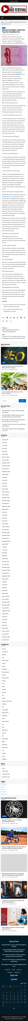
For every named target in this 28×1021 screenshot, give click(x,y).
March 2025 (5, 489)
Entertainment (5, 672)
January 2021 (5, 634)
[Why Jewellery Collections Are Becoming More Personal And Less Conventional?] (14, 863)
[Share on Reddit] (24, 317)
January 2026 (5, 460)
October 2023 (5, 538)
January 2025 (5, 494)
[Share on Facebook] (7, 317)
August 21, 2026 (14, 823)
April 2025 (4, 486)
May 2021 (4, 622)
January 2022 (5, 599)
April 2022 (4, 590)
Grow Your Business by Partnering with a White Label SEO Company (12, 367)
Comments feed (6, 774)
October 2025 (5, 468)
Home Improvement (7, 701)
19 (10, 999)
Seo (3, 735)
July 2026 (4, 442)
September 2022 (6, 576)
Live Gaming (5, 709)
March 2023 (5, 558)
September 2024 (6, 506)
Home (2, 787)
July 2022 (4, 581)
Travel (3, 756)
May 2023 (4, 552)
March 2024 (5, 523)
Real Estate (5, 730)
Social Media (5, 738)
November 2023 (6, 535)
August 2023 (5, 544)
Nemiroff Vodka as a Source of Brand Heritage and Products (13, 411)
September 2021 (6, 610)
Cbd (3, 657)
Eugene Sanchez (6, 34)
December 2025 (6, 463)
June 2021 (4, 619)
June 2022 (4, 584)
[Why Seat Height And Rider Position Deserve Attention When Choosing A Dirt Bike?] (14, 836)
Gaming (4, 689)
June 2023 (4, 550)
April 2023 (4, 555)
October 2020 (5, 639)
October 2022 (5, 573)
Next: (14, 336)
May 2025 (4, 483)
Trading (4, 753)
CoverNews (13, 1018)
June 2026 (4, 445)
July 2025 (4, 477)
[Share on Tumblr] (3, 321)
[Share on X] (10, 317)
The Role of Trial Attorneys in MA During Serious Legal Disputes (14, 425)
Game (3, 686)
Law (3, 706)
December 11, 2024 (15, 34)
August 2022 (5, 579)
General (4, 692)
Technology (5, 747)
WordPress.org (5, 777)
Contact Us (4, 785)
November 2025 (6, 465)
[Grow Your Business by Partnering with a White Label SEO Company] (14, 356)
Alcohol (4, 648)
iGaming (4, 704)
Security (4, 733)
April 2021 (4, 625)
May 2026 (4, 448)
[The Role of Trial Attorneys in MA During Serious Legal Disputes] (14, 890)
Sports (3, 741)
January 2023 (5, 564)
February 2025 (5, 492)
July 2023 (4, 547)
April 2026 (4, 451)
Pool (3, 727)
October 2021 (5, 608)
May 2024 (4, 518)
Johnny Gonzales (6, 823)
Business (4, 654)
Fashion (4, 675)
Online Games (5, 721)
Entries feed (5, 771)
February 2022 (5, 596)
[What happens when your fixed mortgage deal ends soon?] (14, 917)
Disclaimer (3, 791)
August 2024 (5, 509)
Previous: (10, 329)
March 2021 (5, 628)
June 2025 (4, 480)
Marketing (4, 715)
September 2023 (6, 541)
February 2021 (5, 631)
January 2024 (5, 529)
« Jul (13, 1008)
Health (3, 698)
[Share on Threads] (6, 321)
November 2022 (6, 570)
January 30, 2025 (14, 369)
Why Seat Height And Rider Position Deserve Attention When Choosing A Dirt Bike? (13, 415)
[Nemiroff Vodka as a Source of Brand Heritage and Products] (14, 809)
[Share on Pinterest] (21, 317)
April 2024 (4, 521)
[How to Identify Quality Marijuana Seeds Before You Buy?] (14, 381)
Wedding (4, 759)
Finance (4, 680)
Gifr (3, 695)
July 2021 (4, 616)
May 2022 (4, 587)
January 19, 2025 (14, 395)
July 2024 (4, 512)
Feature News (5, 677)
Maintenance (5, 712)
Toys (4, 27)
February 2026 (5, 457)
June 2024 (4, 515)
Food (3, 683)
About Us (3, 789)
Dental (3, 666)
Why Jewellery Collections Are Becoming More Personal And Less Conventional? (13, 420)
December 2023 (6, 532)
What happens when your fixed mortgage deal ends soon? (13, 429)
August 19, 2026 (14, 850)
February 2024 (5, 526)
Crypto (3, 663)
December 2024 (6, 497)
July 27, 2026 (13, 903)
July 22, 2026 (13, 930)
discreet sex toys (7, 196)
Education (4, 669)
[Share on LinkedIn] (14, 317)
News (3, 718)
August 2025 (5, 474)
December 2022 (6, 567)
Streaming (4, 744)
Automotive (5, 651)
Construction (5, 660)
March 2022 (5, 593)
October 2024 (5, 503)
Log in (3, 768)
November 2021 (6, 605)
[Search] (26, 18)
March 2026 (5, 454)
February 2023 (5, 561)
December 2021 (6, 602)
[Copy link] (10, 321)
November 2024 (6, 500)
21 (17, 999)
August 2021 (5, 613)
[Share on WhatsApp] (17, 317)
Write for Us (4, 794)
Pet (3, 724)
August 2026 (5, 439)
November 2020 (6, 637)
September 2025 (6, 471)
